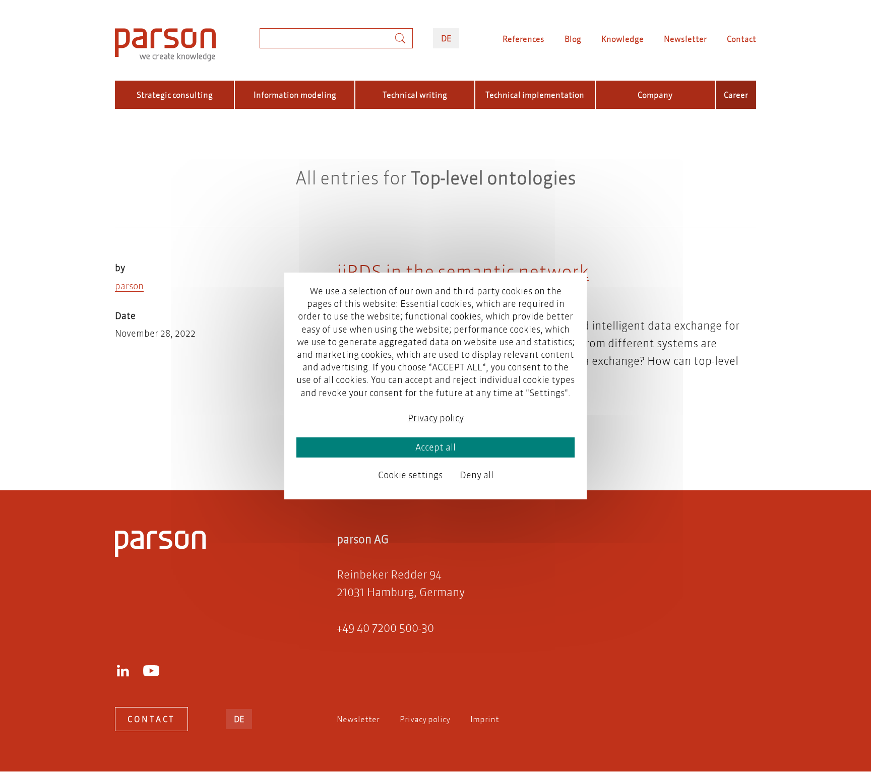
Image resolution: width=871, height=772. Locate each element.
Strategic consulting (175, 94)
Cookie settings (410, 475)
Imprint (484, 719)
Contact (741, 38)
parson (129, 286)
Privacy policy (425, 719)
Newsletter (685, 38)
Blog (573, 38)
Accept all (435, 447)
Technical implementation (534, 94)
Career (736, 94)
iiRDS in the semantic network (463, 271)
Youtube (151, 671)
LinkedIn (123, 671)
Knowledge (622, 38)
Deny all (476, 475)
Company (655, 94)
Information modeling (295, 94)
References (523, 38)
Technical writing (415, 94)
